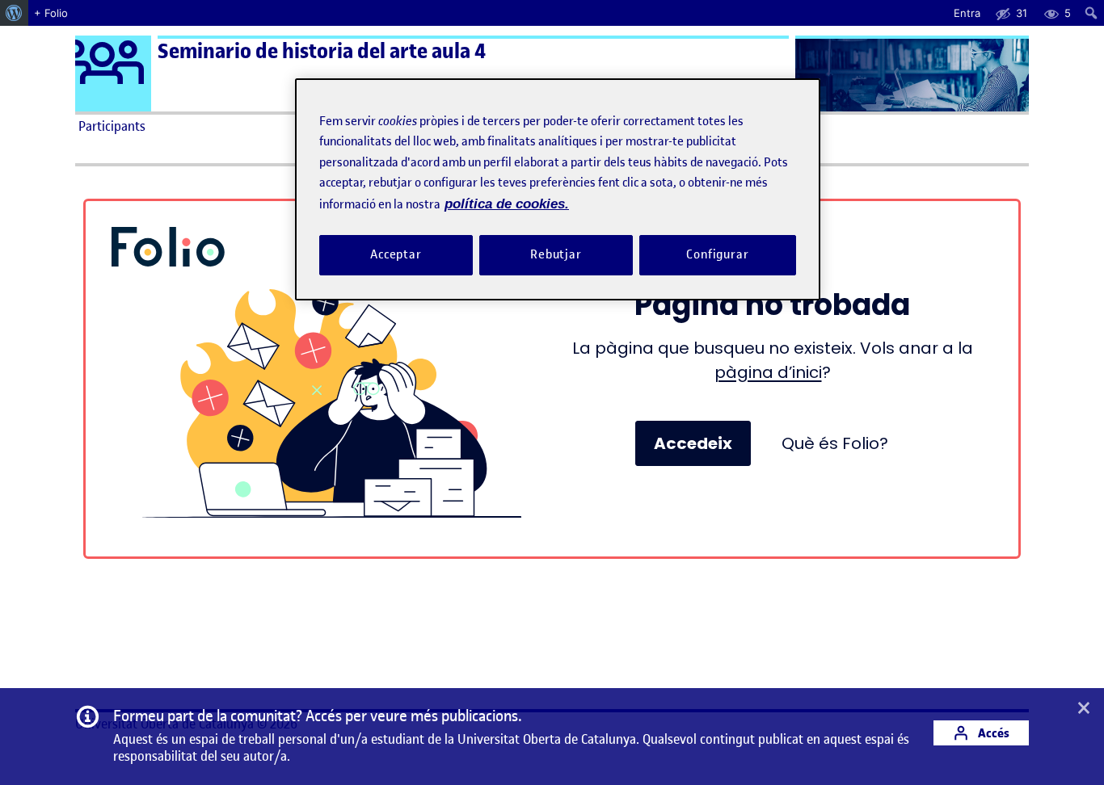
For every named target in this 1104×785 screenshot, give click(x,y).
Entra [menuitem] (967, 12)
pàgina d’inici (768, 372)
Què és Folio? (835, 443)
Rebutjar (556, 255)
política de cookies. (507, 204)
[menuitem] (14, 13)
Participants (111, 126)
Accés (992, 732)
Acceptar (396, 255)
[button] (1084, 709)
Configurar (717, 255)
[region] (557, 189)
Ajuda (734, 126)
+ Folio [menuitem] (51, 12)
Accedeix (693, 443)
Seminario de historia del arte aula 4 (322, 51)
